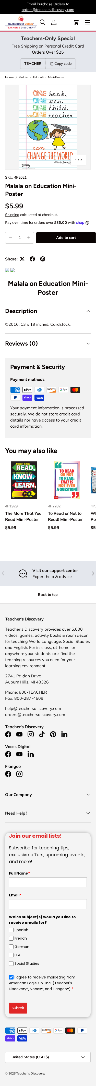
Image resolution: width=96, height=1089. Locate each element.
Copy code (63, 63)
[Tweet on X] (22, 259)
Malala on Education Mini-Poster (41, 77)
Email (15, 895)
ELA (17, 955)
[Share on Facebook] (32, 259)
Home (9, 77)
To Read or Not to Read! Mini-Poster (65, 516)
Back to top (48, 594)
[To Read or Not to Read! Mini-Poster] (67, 480)
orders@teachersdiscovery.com (48, 9)
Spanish (21, 929)
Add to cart (66, 237)
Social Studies (27, 963)
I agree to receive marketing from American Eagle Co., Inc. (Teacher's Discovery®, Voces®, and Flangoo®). (42, 983)
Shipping (12, 214)
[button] (76, 22)
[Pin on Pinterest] (43, 259)
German (22, 946)
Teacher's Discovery (30, 1073)
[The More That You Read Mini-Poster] (24, 480)
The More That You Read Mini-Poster (23, 516)
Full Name (19, 873)
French (21, 938)
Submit (18, 1007)
